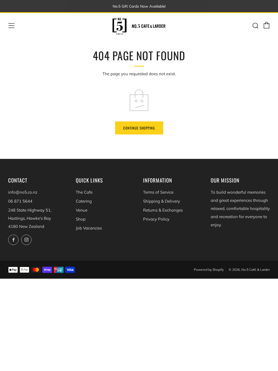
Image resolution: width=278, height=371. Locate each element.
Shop (81, 219)
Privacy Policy (156, 219)
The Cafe (84, 192)
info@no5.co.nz (22, 192)
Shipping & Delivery (161, 201)
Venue (81, 210)
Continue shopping (139, 128)
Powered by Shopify (209, 270)
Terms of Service (158, 192)
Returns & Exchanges (163, 210)
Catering (84, 201)
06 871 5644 (20, 201)
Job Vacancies (89, 228)
